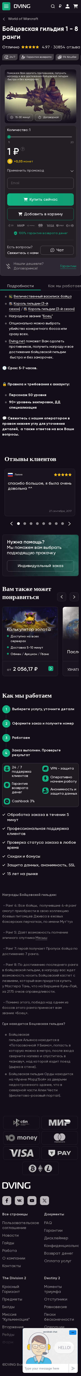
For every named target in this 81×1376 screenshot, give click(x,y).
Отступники (55, 1299)
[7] (62, 523)
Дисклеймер (56, 1238)
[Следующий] (70, 524)
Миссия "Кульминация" (16, 1317)
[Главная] (22, 6)
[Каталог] (6, 6)
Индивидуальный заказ (40, 566)
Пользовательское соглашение (20, 1225)
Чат (60, 250)
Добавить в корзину (43, 214)
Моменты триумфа (53, 1289)
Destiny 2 (52, 1278)
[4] (43, 523)
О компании (13, 1258)
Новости (10, 1236)
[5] (50, 523)
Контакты (11, 1266)
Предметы (12, 1299)
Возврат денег (58, 1253)
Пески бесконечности (59, 1317)
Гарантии (53, 1231)
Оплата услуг (57, 1261)
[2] (31, 523)
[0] (18, 523)
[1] (24, 523)
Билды (8, 1307)
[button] (67, 6)
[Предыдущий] (11, 524)
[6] (56, 523)
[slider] (9, 136)
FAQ (48, 1223)
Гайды (8, 1243)
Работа (9, 1251)
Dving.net (17, 341)
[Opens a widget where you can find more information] (50, 1350)
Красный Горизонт (11, 1289)
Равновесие (55, 1307)
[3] (37, 523)
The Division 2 (14, 1278)
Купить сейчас (43, 200)
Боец (47, 316)
